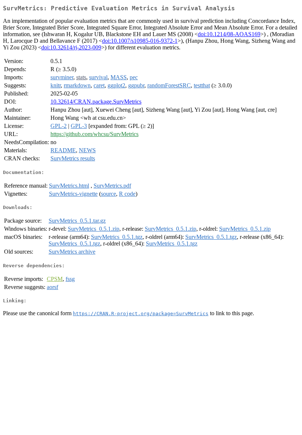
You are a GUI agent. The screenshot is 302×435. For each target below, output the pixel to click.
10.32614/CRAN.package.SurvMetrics (95, 101)
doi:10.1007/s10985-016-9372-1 (140, 41)
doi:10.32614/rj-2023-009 (71, 47)
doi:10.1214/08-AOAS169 (229, 34)
